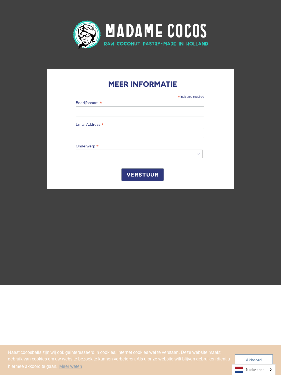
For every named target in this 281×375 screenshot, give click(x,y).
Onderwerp (87, 146)
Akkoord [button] (254, 360)
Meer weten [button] (70, 366)
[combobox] (254, 369)
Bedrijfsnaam (89, 102)
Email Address (90, 124)
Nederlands (255, 370)
